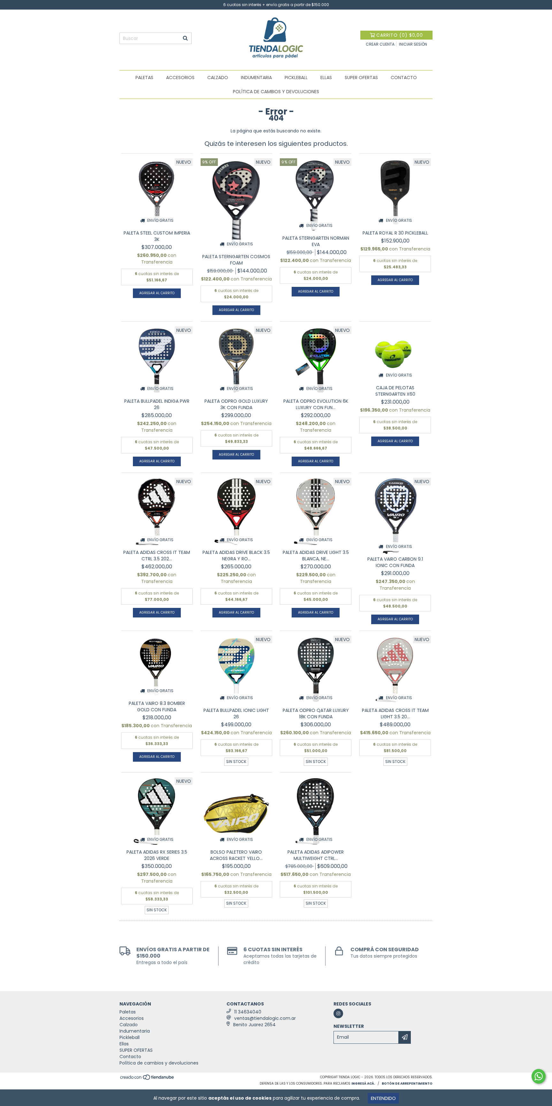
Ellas (326, 77)
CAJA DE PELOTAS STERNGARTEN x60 (395, 391)
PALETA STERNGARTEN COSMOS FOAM (236, 259)
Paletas (144, 77)
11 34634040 (247, 1012)
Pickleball (296, 77)
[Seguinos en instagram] (338, 1013)
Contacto (404, 77)
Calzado (217, 77)
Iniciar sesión (413, 44)
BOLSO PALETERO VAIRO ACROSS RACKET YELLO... (236, 855)
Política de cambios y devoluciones (276, 91)
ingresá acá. (363, 1083)
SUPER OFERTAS (361, 77)
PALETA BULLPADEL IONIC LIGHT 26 (236, 713)
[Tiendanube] (147, 1079)
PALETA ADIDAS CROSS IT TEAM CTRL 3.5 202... (156, 555)
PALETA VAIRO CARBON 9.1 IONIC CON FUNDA (395, 562)
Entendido (383, 1098)
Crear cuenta (380, 44)
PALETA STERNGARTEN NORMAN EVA (315, 241)
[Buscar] (185, 38)
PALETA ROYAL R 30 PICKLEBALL (395, 233)
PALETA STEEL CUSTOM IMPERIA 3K (157, 236)
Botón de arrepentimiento (407, 1083)
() (399, 35)
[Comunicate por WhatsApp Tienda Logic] (539, 1076)
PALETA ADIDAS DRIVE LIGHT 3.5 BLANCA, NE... (316, 555)
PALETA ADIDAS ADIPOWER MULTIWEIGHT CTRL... (316, 855)
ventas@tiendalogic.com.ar (265, 1018)
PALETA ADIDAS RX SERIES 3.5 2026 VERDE (156, 855)
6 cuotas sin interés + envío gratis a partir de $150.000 (276, 4)
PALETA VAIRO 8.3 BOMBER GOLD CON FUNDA (157, 706)
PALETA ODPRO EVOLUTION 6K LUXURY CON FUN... (315, 404)
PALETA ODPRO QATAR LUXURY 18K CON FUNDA (316, 713)
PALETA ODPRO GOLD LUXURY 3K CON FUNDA (236, 404)
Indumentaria (256, 77)
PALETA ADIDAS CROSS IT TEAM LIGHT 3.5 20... (395, 713)
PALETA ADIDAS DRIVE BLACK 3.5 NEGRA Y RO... (236, 555)
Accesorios (180, 77)
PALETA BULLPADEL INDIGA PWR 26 (156, 404)
